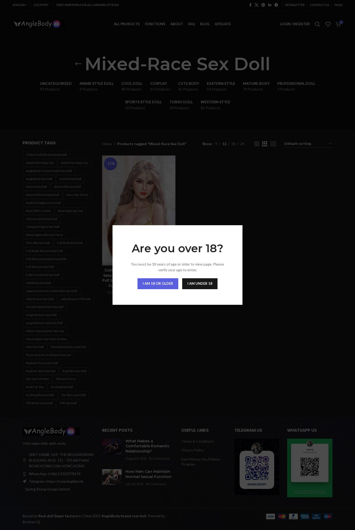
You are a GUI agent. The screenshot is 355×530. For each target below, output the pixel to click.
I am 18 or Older (158, 283)
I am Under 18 (199, 283)
